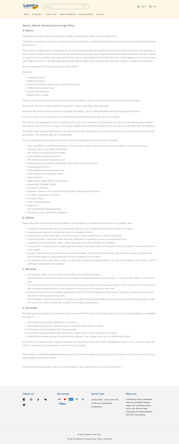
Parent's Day (51, 14)
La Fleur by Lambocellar (101, 403)
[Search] (85, 6)
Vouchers (100, 14)
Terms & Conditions (75, 439)
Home (26, 14)
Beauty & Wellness (68, 14)
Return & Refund (105, 439)
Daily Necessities (86, 14)
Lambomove (96, 407)
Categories (36, 14)
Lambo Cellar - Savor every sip (104, 400)
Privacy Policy (90, 439)
